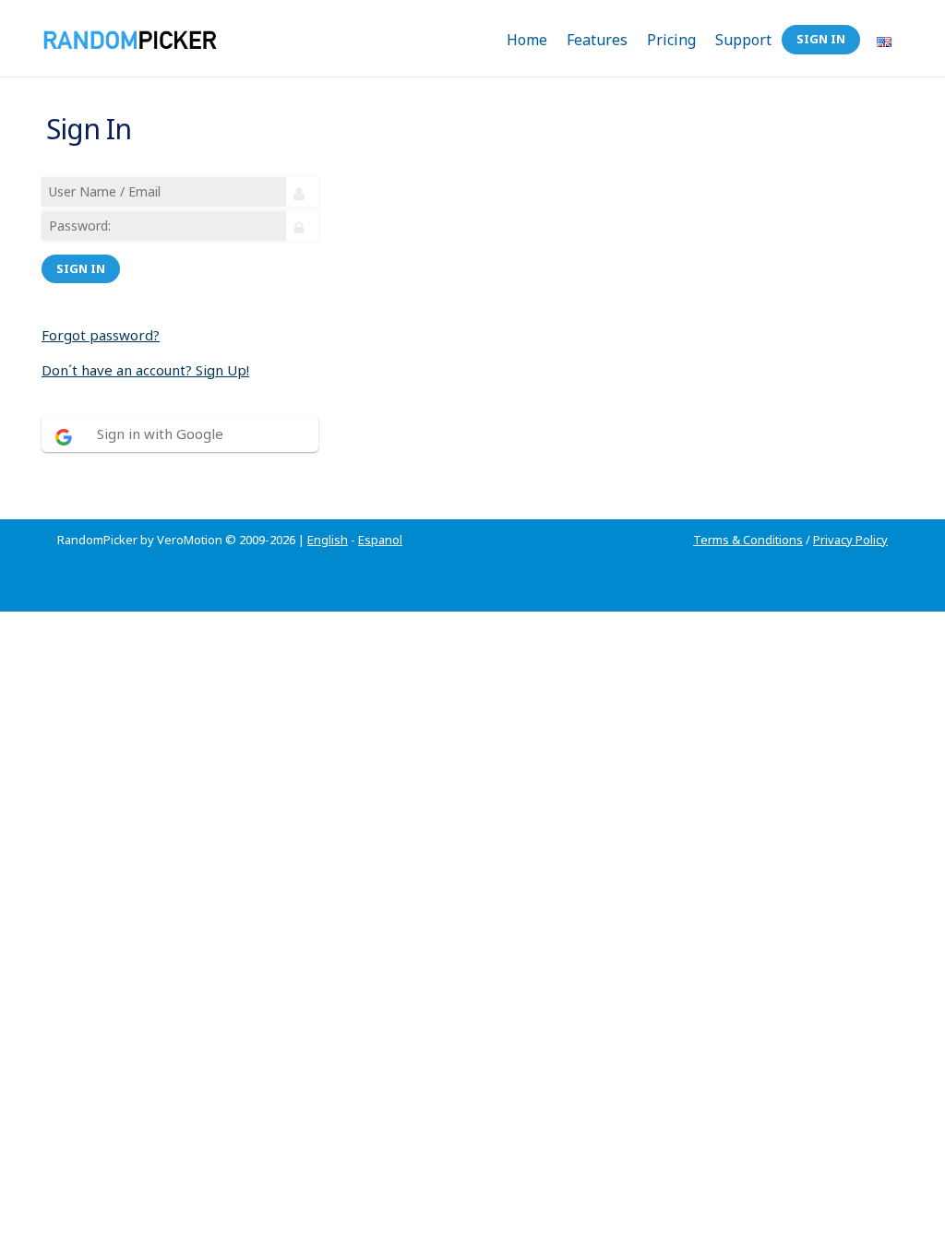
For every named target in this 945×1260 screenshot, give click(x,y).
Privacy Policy (850, 539)
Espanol (380, 539)
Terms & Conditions (748, 539)
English (327, 539)
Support (743, 40)
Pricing (671, 40)
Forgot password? (101, 335)
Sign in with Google (160, 433)
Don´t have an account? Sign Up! (145, 370)
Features (597, 40)
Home (527, 40)
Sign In (820, 38)
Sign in (80, 268)
